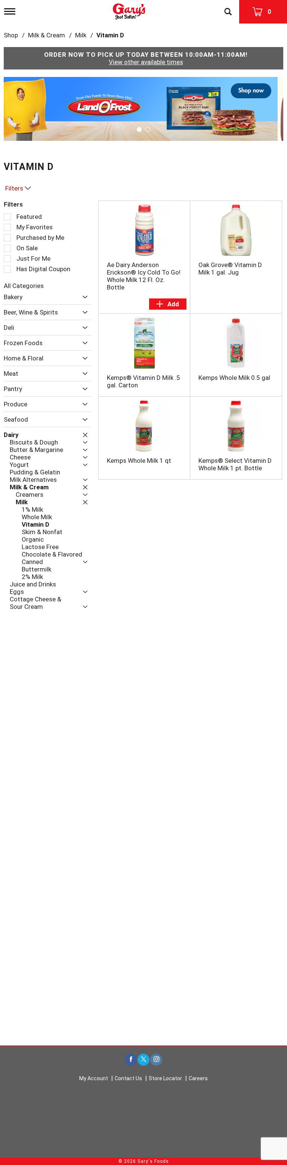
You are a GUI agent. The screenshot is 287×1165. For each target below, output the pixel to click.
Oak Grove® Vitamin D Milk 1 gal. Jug (230, 268)
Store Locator (165, 1078)
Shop (11, 35)
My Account (93, 1078)
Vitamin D (110, 35)
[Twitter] (143, 1060)
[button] (143, 108)
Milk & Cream (46, 35)
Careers (198, 1078)
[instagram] (156, 1060)
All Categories (24, 285)
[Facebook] (131, 1060)
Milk (80, 35)
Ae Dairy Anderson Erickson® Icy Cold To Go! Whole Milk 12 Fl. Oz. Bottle (143, 276)
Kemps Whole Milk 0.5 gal (234, 377)
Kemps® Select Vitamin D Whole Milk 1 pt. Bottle (235, 464)
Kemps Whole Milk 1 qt (139, 460)
